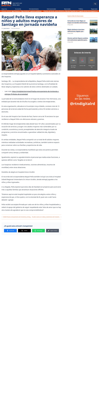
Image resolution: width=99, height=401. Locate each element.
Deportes (4, 9)
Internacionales (51, 9)
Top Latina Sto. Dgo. (73, 66)
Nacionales (67, 9)
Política (81, 9)
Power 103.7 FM (91, 66)
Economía (18, 9)
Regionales (94, 9)
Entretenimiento (34, 9)
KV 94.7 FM (82, 65)
